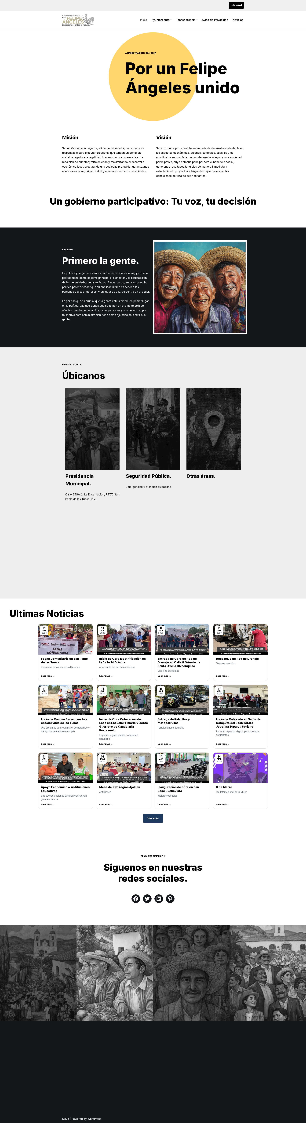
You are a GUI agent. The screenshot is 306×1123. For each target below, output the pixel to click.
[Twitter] (147, 898)
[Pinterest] (170, 898)
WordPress (94, 1118)
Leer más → (48, 676)
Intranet (236, 5)
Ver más (153, 818)
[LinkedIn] (158, 898)
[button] (171, 20)
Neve (65, 1118)
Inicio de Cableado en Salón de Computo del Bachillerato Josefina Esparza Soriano (238, 723)
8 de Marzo (224, 787)
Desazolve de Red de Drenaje (237, 658)
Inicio (143, 20)
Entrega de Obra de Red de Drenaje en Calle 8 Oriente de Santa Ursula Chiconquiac (179, 662)
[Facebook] (135, 898)
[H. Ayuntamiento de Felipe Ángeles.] (78, 20)
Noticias (238, 20)
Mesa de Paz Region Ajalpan (119, 787)
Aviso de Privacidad (215, 20)
